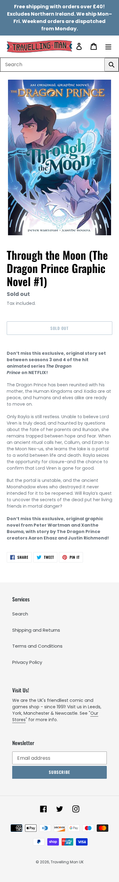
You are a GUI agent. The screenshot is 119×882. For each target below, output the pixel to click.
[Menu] (108, 46)
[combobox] (59, 64)
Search (20, 614)
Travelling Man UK (67, 862)
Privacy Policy (27, 662)
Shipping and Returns (36, 630)
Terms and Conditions (37, 646)
